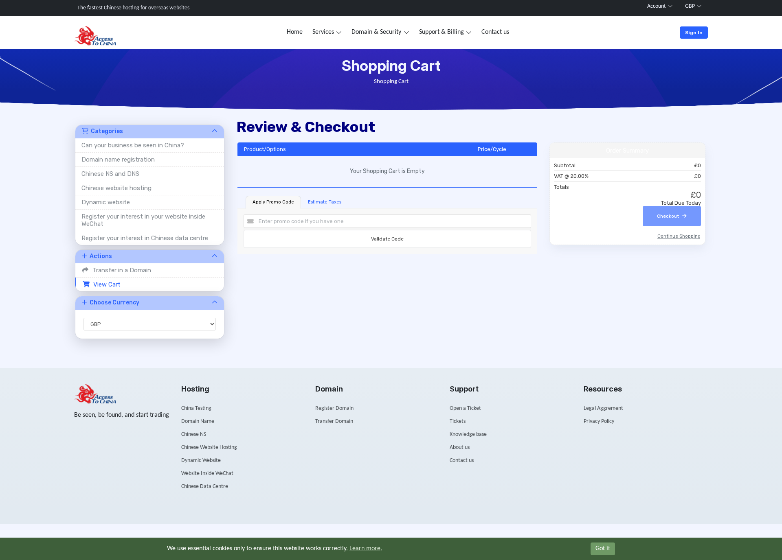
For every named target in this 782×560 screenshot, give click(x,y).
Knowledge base (468, 434)
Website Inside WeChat (207, 473)
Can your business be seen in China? (132, 145)
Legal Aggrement (603, 408)
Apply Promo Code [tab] (273, 202)
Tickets (458, 421)
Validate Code (387, 239)
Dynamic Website (201, 460)
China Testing (196, 408)
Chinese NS (193, 434)
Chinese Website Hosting (209, 447)
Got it (602, 548)
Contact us (495, 32)
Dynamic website (105, 202)
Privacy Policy (599, 421)
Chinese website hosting (116, 188)
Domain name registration (118, 159)
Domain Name (197, 421)
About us (460, 447)
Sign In (694, 32)
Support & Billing (441, 32)
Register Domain (334, 408)
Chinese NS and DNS (110, 173)
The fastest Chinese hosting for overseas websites (133, 8)
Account (656, 6)
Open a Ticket (465, 408)
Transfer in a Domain (120, 270)
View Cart (105, 284)
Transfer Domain (334, 421)
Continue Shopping (679, 236)
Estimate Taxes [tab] (324, 202)
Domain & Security (376, 32)
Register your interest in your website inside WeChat (143, 220)
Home (295, 32)
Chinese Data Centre (204, 486)
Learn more (364, 548)
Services (323, 32)
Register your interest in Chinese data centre (144, 238)
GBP (690, 6)
